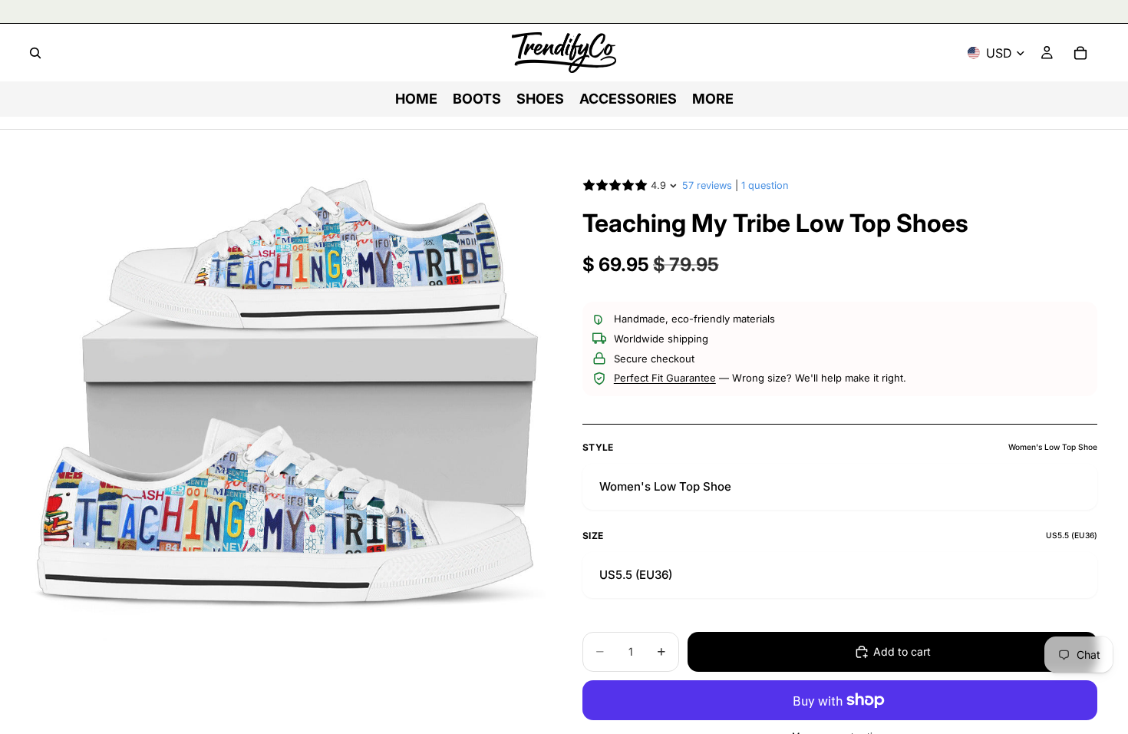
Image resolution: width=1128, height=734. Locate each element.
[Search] (35, 53)
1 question (765, 185)
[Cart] (1080, 53)
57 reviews (707, 185)
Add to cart (902, 651)
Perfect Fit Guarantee (665, 378)
